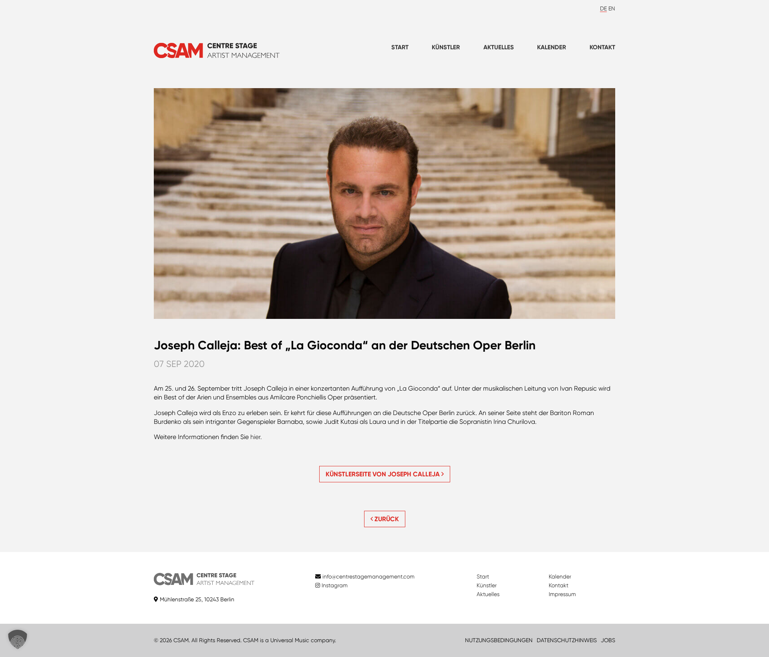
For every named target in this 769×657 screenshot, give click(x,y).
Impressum (562, 594)
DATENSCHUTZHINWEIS (567, 640)
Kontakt (602, 47)
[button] (17, 639)
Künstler (446, 47)
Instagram (334, 585)
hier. (256, 437)
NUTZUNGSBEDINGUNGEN (499, 640)
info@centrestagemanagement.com (368, 576)
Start (400, 47)
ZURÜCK (386, 519)
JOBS (608, 640)
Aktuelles (498, 47)
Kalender (551, 47)
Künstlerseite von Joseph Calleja (383, 474)
